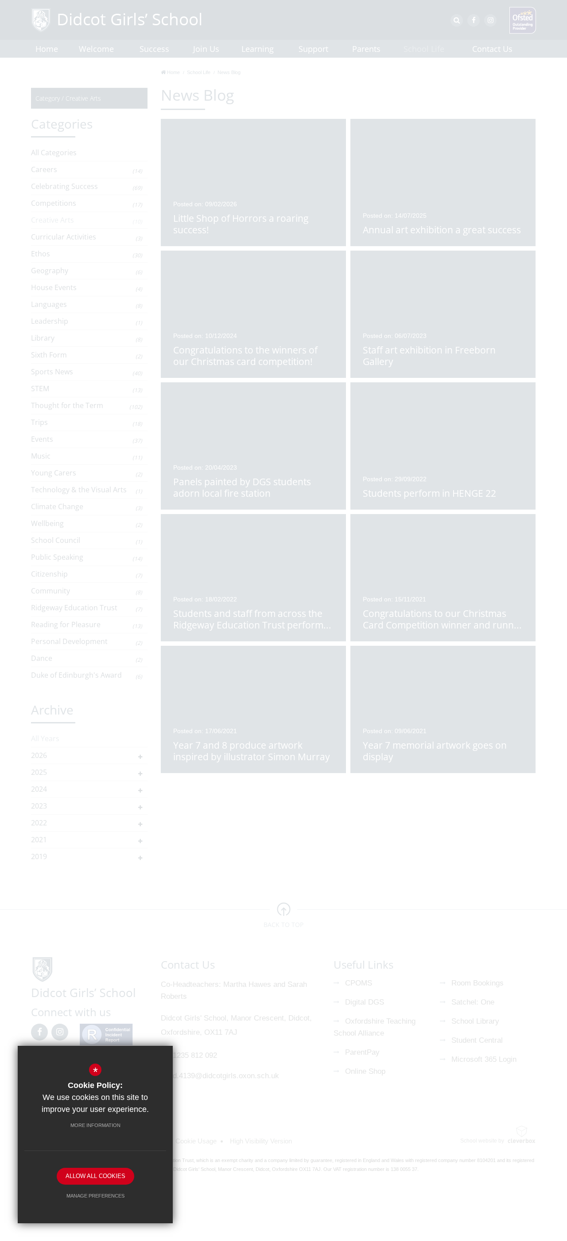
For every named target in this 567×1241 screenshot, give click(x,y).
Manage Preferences (95, 1195)
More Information (95, 1125)
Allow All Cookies (95, 1176)
